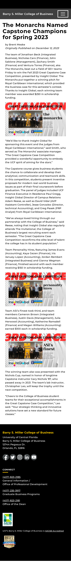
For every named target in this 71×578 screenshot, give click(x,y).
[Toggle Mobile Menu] (67, 4)
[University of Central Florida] (26, 4)
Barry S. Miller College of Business (28, 14)
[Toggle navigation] (63, 13)
